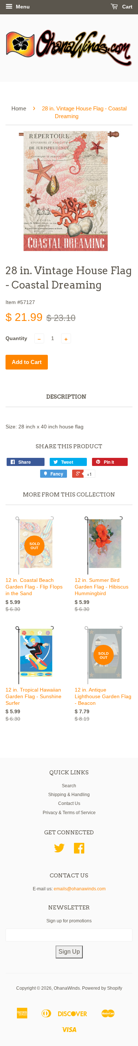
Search (69, 785)
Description (66, 396)
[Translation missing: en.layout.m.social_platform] (59, 851)
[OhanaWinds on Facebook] (79, 851)
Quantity (16, 338)
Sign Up (69, 951)
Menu (22, 7)
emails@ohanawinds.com (80, 888)
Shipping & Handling (69, 794)
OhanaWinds (67, 988)
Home (18, 108)
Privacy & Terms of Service (69, 812)
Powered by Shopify (102, 988)
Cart (126, 7)
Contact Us (69, 803)
